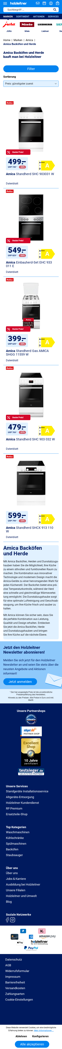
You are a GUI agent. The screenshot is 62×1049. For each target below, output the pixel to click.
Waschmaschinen (17, 832)
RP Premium (14, 808)
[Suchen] (55, 9)
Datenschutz (13, 959)
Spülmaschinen (16, 843)
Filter (31, 69)
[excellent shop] (31, 752)
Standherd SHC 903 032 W (30, 439)
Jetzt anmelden (20, 682)
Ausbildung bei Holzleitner (23, 884)
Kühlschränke (15, 838)
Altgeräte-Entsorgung (20, 797)
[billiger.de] (31, 731)
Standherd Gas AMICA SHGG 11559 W (27, 352)
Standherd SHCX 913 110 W (29, 529)
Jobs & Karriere (16, 878)
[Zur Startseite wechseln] (18, 3)
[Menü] (5, 3)
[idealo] (31, 719)
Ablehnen (21, 1036)
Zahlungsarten (14, 994)
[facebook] (7, 919)
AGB (8, 965)
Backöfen (12, 849)
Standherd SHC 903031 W (30, 174)
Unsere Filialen (15, 890)
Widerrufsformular (17, 971)
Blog (9, 901)
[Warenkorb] (57, 3)
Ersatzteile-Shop (16, 814)
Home (6, 40)
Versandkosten (15, 988)
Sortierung (9, 76)
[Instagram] (12, 919)
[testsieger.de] (31, 771)
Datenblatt (12, 183)
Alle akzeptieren (32, 1044)
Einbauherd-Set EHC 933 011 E (29, 264)
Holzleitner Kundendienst (22, 802)
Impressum (12, 976)
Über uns (12, 873)
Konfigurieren (40, 1036)
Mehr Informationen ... (44, 1030)
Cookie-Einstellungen (19, 999)
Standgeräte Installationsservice (27, 791)
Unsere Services (17, 786)
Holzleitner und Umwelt (21, 896)
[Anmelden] (51, 3)
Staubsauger (14, 855)
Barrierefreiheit (15, 982)
